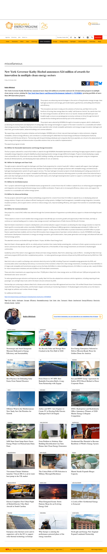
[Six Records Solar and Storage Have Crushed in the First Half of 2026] (53, 340)
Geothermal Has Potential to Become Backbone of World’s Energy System (85, 442)
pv (40, 359)
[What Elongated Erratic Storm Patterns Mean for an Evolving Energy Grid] (53, 492)
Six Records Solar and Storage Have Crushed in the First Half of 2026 (52, 349)
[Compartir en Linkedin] (96, 83)
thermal (10, 513)
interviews (43, 513)
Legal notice (59, 549)
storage (74, 329)
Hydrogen (73, 41)
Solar (27, 41)
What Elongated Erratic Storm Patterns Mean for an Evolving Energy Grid (50, 503)
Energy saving (64, 41)
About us (24, 37)
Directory (13, 37)
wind (9, 390)
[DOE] (85, 401)
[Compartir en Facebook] (88, 83)
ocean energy (76, 390)
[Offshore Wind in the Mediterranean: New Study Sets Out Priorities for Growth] (21, 402)
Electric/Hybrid (82, 41)
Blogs (99, 41)
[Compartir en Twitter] (84, 83)
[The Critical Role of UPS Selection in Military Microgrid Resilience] (53, 464)
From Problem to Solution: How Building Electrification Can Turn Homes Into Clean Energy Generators (53, 443)
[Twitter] (83, 37)
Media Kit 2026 (17, 549)
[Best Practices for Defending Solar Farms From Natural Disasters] (21, 371)
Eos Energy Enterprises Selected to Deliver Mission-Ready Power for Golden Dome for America (84, 350)
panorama (43, 329)
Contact (33, 549)
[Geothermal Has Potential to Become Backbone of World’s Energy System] (85, 433)
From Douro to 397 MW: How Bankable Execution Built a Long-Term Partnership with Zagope (51, 381)
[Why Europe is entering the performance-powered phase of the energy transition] (53, 524)
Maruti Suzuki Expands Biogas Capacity (82, 472)
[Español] (94, 23)
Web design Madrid (96, 549)
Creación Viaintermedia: (77, 549)
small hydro (75, 513)
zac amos (10, 359)
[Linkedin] (75, 37)
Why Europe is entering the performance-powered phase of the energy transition (51, 534)
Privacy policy (50, 549)
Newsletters (98, 37)
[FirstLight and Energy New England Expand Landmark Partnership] (85, 525)
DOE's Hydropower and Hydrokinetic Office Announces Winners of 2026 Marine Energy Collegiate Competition (85, 412)
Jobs (19, 37)
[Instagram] (88, 37)
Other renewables (45, 41)
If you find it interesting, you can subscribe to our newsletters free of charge (76, 316)
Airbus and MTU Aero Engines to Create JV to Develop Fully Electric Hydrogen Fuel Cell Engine (52, 411)
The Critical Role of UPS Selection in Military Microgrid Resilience (53, 472)
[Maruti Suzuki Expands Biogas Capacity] (85, 464)
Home (7, 41)
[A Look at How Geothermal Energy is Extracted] (85, 495)
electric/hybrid (12, 482)
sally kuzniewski (76, 482)
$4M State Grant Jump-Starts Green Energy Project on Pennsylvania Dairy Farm (21, 443)
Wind (21, 41)
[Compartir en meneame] (92, 83)
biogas (74, 452)
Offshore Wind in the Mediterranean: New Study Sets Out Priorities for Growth (20, 411)
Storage (55, 41)
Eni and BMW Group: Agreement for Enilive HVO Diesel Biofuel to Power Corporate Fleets (85, 381)
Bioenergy (34, 41)
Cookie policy (41, 549)
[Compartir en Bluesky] (100, 83)
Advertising (26, 549)
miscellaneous (12, 452)
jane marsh (43, 452)
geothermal (75, 422)
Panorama (15, 41)
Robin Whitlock (10, 87)
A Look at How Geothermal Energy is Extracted (84, 502)
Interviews (92, 41)
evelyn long (43, 482)
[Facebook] (71, 37)
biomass (10, 422)
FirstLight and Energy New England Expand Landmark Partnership (84, 532)
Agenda (7, 37)
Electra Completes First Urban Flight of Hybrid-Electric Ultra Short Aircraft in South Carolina (20, 503)
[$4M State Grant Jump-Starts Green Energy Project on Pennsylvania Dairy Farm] (21, 431)
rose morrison (44, 422)
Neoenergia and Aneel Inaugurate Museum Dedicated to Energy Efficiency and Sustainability (19, 350)
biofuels (74, 359)
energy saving (11, 329)
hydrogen (42, 390)
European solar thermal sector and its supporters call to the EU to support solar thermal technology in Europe (20, 534)
